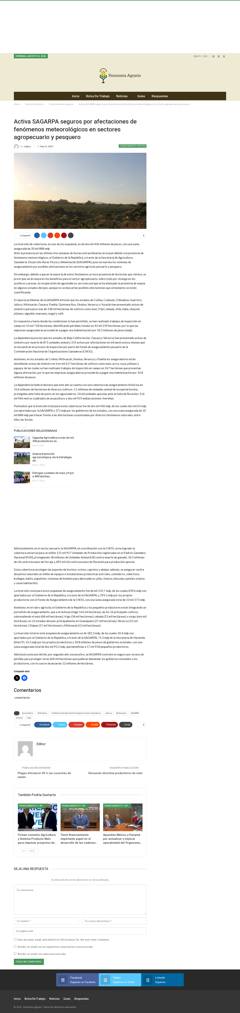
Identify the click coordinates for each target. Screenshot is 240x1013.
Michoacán (121, 713)
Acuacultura (27, 713)
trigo (29, 718)
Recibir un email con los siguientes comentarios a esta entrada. (55, 946)
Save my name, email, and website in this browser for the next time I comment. (63, 939)
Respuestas (160, 96)
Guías (141, 96)
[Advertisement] (112, 27)
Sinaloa (19, 718)
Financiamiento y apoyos (132, 146)
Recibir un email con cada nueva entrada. (42, 953)
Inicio (76, 96)
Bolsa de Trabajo (98, 96)
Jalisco (108, 713)
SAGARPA (135, 713)
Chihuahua (42, 713)
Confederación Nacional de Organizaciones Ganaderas (76, 713)
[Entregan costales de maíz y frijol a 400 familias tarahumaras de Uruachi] (22, 477)
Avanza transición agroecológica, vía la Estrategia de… (52, 457)
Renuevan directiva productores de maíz (115, 773)
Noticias (122, 96)
